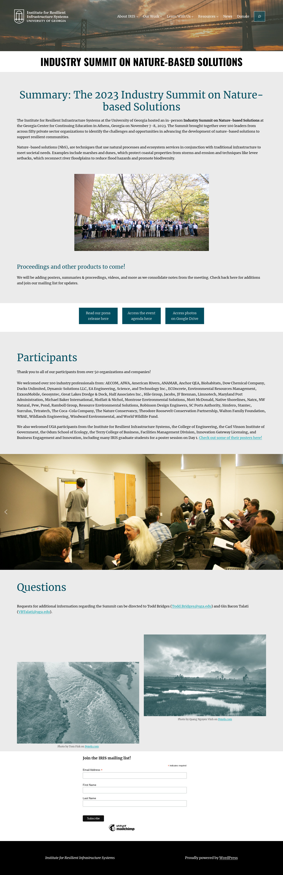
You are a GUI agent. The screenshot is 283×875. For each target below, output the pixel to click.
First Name (89, 784)
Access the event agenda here (141, 316)
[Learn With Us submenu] (192, 16)
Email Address (92, 770)
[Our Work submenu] (161, 16)
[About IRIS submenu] (137, 16)
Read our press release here (98, 316)
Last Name (89, 798)
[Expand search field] (259, 16)
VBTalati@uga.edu (34, 612)
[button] (6, 512)
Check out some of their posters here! (230, 437)
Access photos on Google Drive (184, 316)
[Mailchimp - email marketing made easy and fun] (121, 831)
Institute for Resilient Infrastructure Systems (80, 858)
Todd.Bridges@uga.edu (191, 606)
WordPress (228, 858)
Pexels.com (92, 746)
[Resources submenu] (217, 16)
